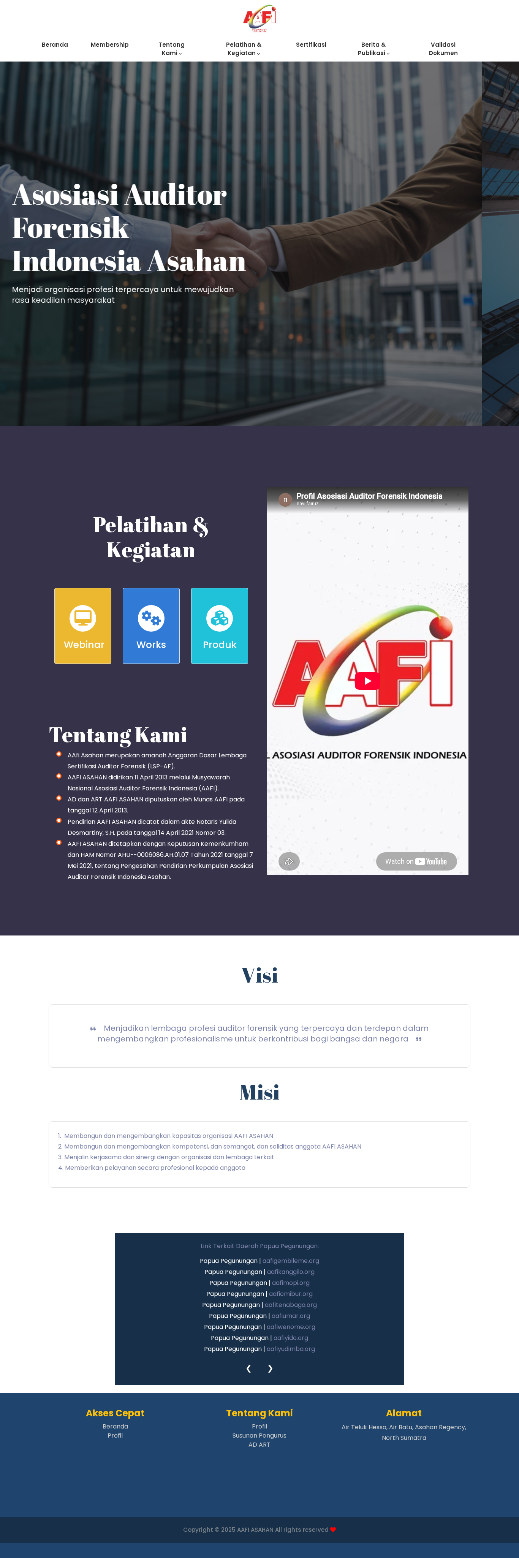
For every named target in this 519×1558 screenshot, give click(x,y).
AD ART (259, 1444)
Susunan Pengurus (259, 1435)
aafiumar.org (291, 1316)
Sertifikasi (311, 45)
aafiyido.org (291, 1338)
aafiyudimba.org (291, 1349)
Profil (115, 1435)
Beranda (55, 45)
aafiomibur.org (291, 1293)
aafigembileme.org (291, 1260)
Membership (110, 45)
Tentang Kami (171, 49)
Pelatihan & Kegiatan (243, 49)
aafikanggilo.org (291, 1271)
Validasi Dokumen (443, 49)
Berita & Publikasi (372, 49)
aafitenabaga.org (291, 1304)
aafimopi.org (291, 1282)
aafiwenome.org (291, 1327)
